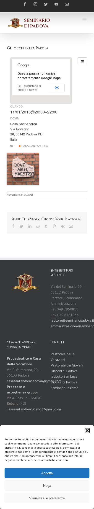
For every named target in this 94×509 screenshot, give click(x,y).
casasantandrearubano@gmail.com (34, 409)
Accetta (47, 473)
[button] (87, 430)
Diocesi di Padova (64, 382)
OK (57, 87)
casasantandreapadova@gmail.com (34, 381)
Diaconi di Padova (64, 371)
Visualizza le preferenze (47, 498)
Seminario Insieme (64, 387)
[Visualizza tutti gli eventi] (82, 60)
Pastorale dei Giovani (67, 365)
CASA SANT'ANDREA (34, 146)
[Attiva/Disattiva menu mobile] (84, 19)
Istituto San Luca (64, 376)
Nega (47, 485)
